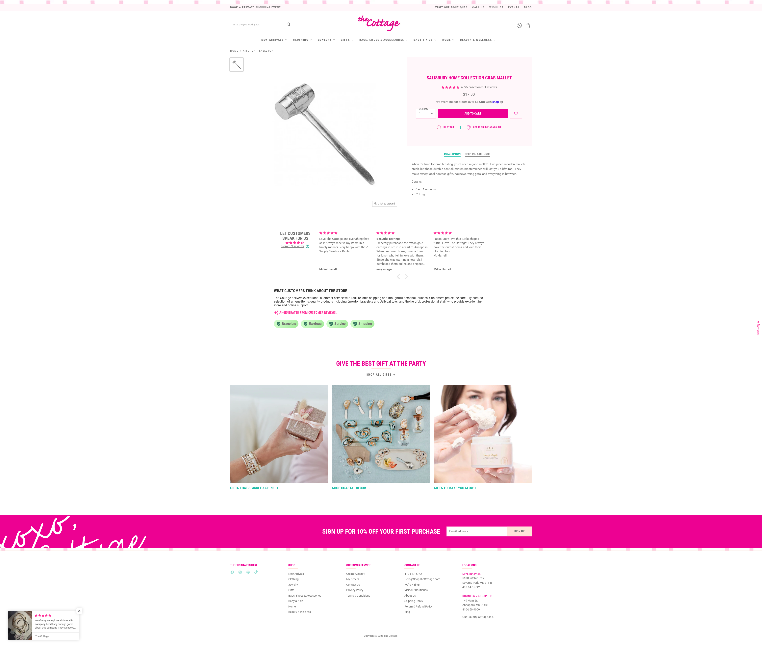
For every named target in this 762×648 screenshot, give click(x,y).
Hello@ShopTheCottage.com (422, 579)
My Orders (352, 579)
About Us (410, 595)
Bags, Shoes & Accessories (382, 39)
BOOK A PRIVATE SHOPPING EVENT (255, 7)
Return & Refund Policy (418, 606)
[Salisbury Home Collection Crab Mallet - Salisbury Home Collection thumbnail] (236, 64)
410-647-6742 (413, 573)
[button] (399, 276)
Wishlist (496, 7)
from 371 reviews (292, 246)
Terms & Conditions (358, 595)
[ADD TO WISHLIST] (516, 113)
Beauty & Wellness (476, 39)
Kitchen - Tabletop (258, 50)
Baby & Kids (424, 39)
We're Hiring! (412, 584)
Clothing (301, 39)
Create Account (355, 573)
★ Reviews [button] (758, 328)
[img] (295, 243)
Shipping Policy (413, 601)
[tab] (452, 154)
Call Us (478, 7)
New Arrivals (273, 39)
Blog (528, 7)
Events (513, 7)
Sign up (519, 531)
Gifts (346, 39)
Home (447, 39)
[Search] (288, 24)
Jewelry (325, 39)
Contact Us (353, 584)
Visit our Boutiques (451, 7)
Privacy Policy (354, 590)
